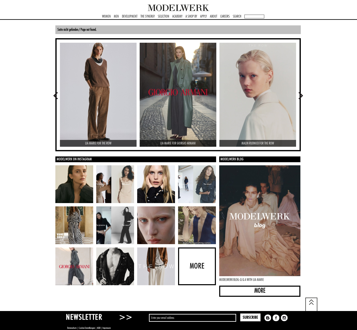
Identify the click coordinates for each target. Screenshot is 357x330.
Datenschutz (72, 328)
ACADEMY (177, 16)
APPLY (203, 16)
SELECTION (163, 16)
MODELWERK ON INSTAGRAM (74, 159)
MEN (116, 16)
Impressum (106, 328)
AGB (98, 328)
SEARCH (237, 16)
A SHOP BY (191, 16)
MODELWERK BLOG (232, 159)
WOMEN (106, 16)
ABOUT (213, 16)
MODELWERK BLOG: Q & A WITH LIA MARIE (241, 280)
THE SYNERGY (147, 16)
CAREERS (225, 16)
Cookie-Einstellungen (87, 328)
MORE (259, 290)
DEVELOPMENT (129, 16)
